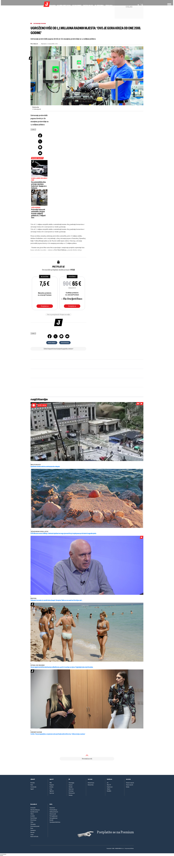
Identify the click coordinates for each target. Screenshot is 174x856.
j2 (69, 779)
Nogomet (52, 785)
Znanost (70, 785)
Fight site (52, 791)
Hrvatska (32, 782)
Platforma (99, 5)
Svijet (31, 785)
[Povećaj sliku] (87, 75)
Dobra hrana (33, 820)
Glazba (108, 789)
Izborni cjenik (53, 814)
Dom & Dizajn (33, 818)
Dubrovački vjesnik (34, 826)
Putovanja (71, 791)
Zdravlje (70, 787)
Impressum (52, 807)
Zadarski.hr (33, 830)
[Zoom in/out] (5, 854)
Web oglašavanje (53, 816)
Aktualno (51, 5)
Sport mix (52, 793)
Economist (76, 5)
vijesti (32, 779)
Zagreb (32, 789)
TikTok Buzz (88, 5)
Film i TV (109, 785)
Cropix (31, 834)
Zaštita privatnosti (54, 812)
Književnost (109, 787)
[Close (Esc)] (0, 854)
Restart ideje (91, 785)
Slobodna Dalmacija (35, 810)
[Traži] (141, 4)
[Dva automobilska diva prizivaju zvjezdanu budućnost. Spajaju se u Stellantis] (39, 168)
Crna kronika (33, 787)
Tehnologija (71, 782)
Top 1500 (108, 5)
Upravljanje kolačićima (55, 822)
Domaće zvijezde (130, 782)
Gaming (70, 795)
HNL (51, 782)
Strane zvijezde (129, 785)
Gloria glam (33, 824)
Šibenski (32, 832)
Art (107, 782)
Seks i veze (71, 789)
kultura (109, 779)
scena (128, 779)
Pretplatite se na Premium (115, 832)
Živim (31, 828)
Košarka (51, 787)
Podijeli (32, 129)
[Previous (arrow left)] (0, 855)
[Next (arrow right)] (2, 855)
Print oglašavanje (53, 818)
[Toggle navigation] (168, 4)
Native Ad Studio (34, 836)
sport (52, 779)
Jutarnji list (32, 807)
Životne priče (72, 793)
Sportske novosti (34, 812)
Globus (32, 814)
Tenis (51, 789)
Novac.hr (36, 43)
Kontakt (51, 820)
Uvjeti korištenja (53, 810)
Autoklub (32, 816)
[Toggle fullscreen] (4, 854)
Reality (127, 787)
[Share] (2, 854)
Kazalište (109, 791)
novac (90, 779)
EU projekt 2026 (64, 5)
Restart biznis (91, 782)
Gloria (31, 822)
